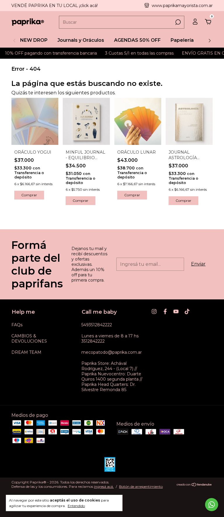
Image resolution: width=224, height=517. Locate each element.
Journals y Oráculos (80, 40)
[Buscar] (177, 22)
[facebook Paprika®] (165, 311)
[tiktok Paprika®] (187, 311)
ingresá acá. (104, 486)
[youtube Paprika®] (176, 311)
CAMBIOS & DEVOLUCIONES (29, 338)
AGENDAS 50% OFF (137, 40)
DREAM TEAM (26, 352)
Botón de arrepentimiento (141, 486)
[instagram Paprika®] (154, 311)
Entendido (76, 506)
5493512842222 (96, 324)
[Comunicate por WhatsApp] (211, 504)
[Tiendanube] (194, 485)
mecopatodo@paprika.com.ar (111, 352)
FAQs (16, 324)
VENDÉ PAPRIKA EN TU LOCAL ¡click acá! (54, 5)
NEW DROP (34, 40)
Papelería (182, 40)
